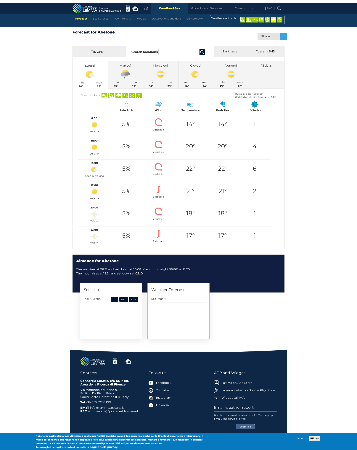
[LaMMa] (93, 361)
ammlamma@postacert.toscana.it (113, 411)
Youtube (162, 390)
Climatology (194, 18)
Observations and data (166, 18)
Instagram (163, 397)
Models (141, 18)
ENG (270, 8)
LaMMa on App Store (236, 383)
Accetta (301, 438)
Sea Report (158, 298)
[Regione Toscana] (115, 361)
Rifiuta (314, 438)
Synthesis (230, 51)
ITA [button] (114, 299)
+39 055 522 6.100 (98, 402)
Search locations (144, 52)
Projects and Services (206, 8)
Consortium (244, 8)
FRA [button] (133, 299)
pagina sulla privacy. (104, 447)
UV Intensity (123, 18)
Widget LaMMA (233, 397)
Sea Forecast (101, 18)
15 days (266, 65)
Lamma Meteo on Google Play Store (248, 390)
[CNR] (128, 361)
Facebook (163, 383)
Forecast (81, 18)
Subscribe (245, 426)
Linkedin (162, 405)
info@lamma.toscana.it (107, 407)
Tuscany (97, 51)
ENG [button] (123, 299)
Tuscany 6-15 (265, 51)
